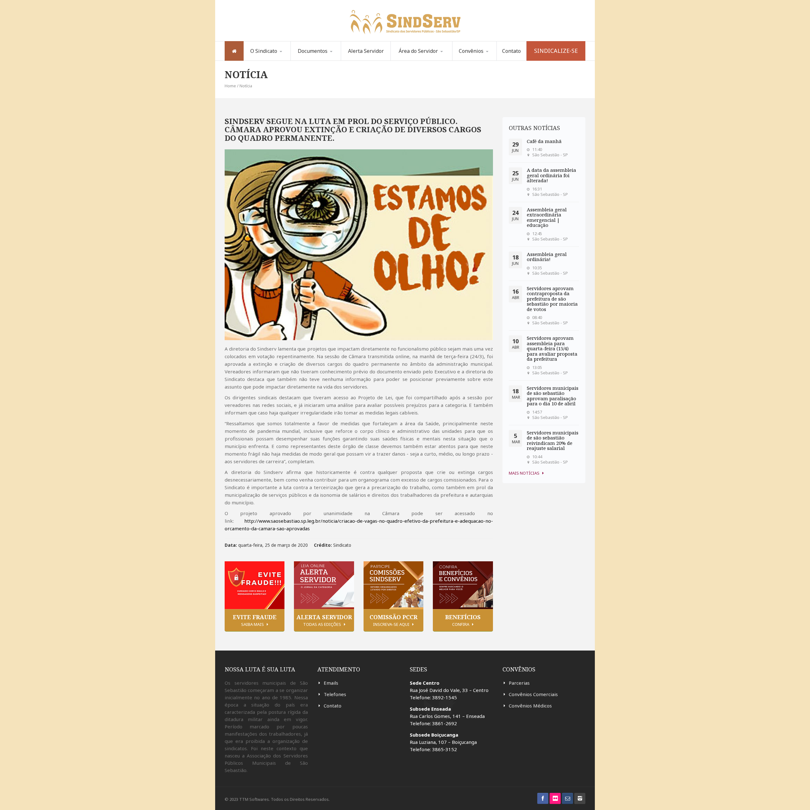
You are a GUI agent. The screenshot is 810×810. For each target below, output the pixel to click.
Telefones (335, 694)
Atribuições (276, 59)
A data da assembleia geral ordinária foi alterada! (551, 175)
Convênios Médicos (530, 705)
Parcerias (519, 683)
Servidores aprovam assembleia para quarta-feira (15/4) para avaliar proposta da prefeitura (552, 348)
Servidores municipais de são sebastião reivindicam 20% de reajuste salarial (552, 440)
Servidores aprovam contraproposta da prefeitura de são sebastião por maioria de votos (552, 298)
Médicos (484, 59)
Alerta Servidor (366, 50)
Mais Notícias (524, 473)
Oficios (323, 59)
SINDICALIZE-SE (556, 50)
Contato (511, 50)
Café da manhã (544, 141)
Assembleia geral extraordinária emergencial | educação (547, 217)
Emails (331, 683)
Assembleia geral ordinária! (547, 257)
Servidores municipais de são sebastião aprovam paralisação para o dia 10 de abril (552, 396)
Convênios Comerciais (533, 694)
